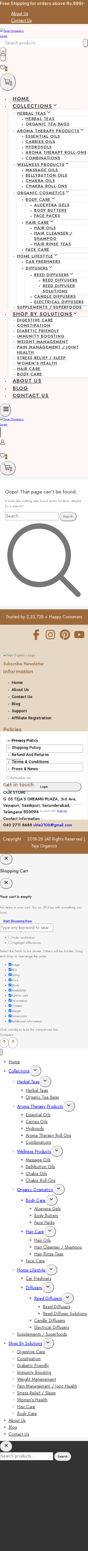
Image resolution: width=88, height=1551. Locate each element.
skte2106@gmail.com (52, 825)
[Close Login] (6, 859)
